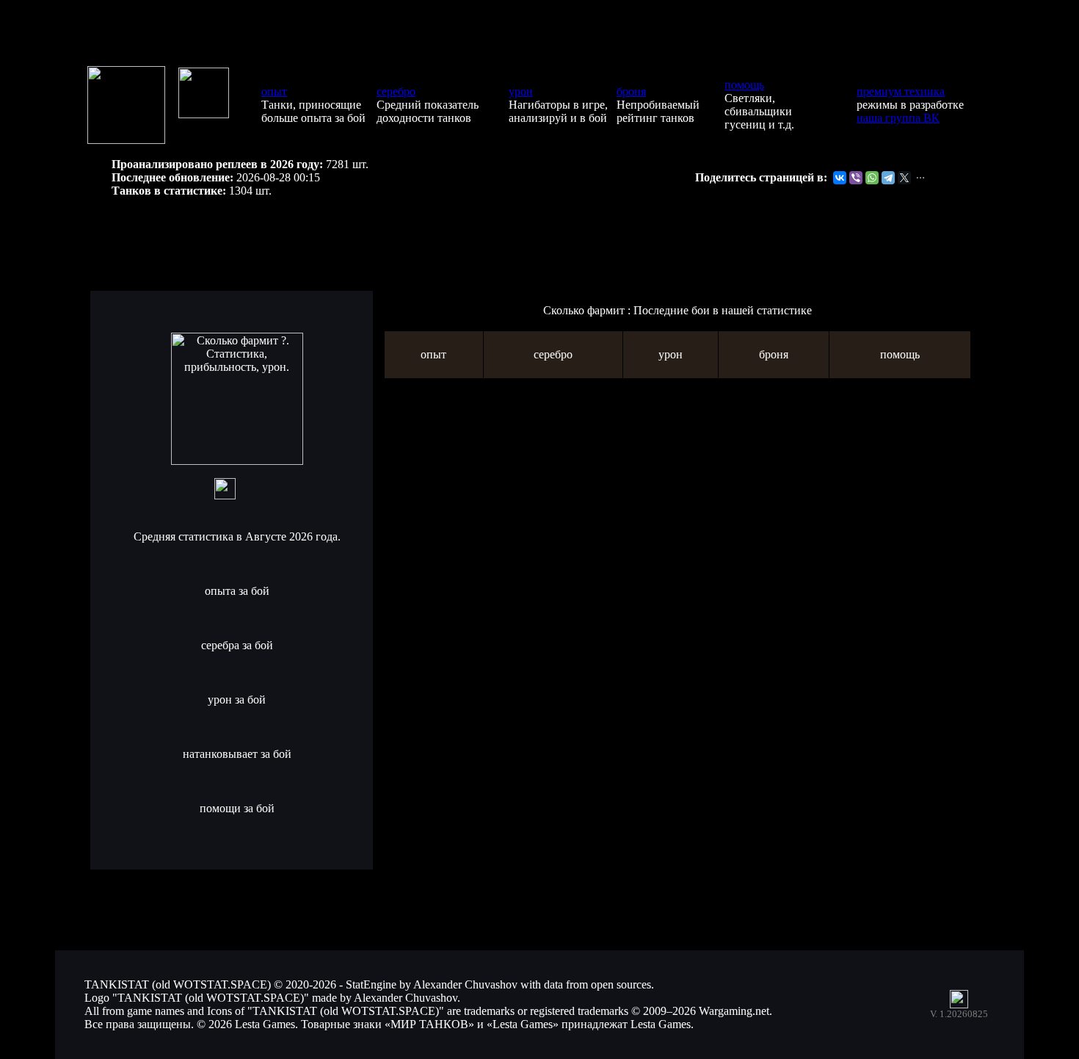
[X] (904, 177)
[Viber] (855, 177)
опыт (274, 91)
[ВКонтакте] (839, 177)
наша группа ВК (898, 118)
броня (631, 91)
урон (521, 91)
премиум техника (901, 91)
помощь (744, 85)
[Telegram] (888, 177)
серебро (396, 91)
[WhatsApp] (872, 177)
